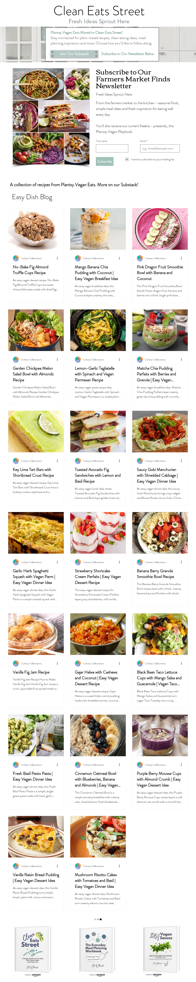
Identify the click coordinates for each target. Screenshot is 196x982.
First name (101, 141)
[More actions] (58, 258)
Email (144, 141)
